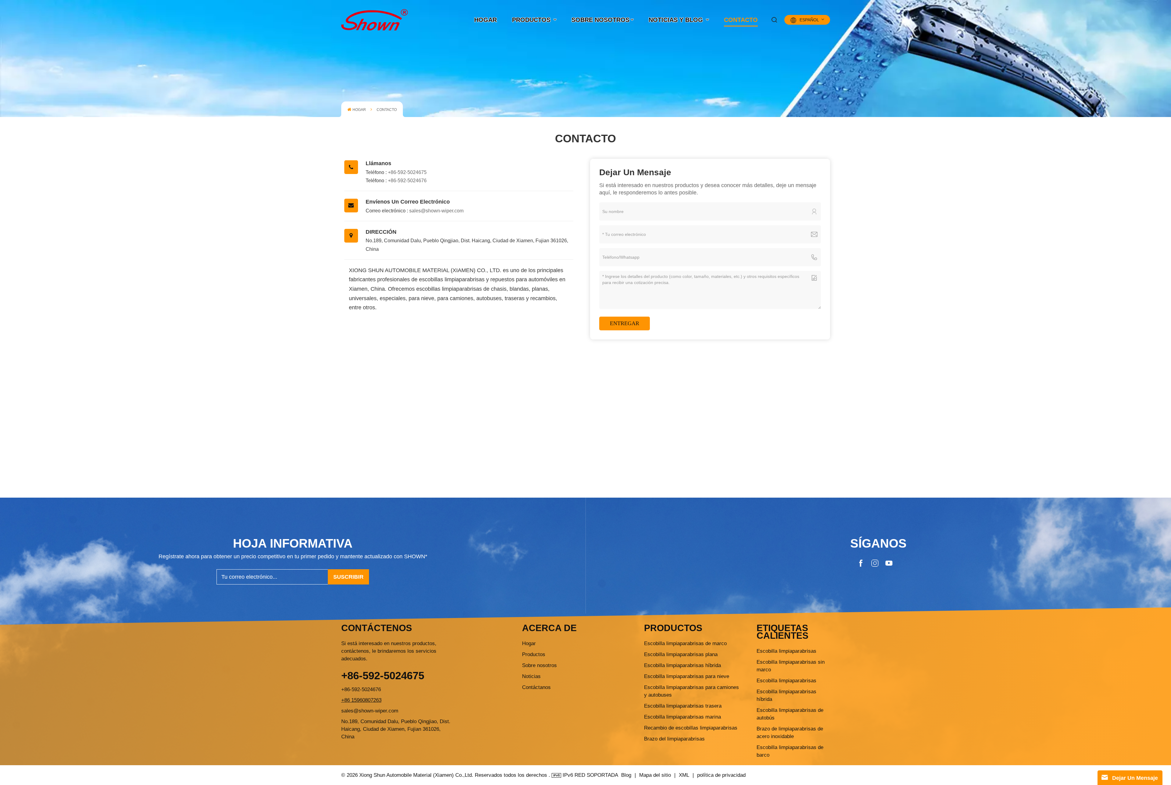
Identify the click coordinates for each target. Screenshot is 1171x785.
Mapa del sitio (655, 775)
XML (684, 775)
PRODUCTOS (532, 19)
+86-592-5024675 (407, 172)
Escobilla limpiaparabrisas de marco (685, 643)
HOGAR (485, 19)
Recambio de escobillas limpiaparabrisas (690, 728)
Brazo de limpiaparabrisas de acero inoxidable (790, 732)
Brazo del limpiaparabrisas (674, 739)
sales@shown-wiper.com (436, 210)
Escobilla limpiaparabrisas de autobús (790, 714)
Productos (533, 654)
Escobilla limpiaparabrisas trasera (683, 706)
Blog (626, 775)
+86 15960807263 (361, 700)
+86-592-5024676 (407, 180)
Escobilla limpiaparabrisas (786, 651)
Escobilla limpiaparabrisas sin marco (791, 666)
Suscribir (348, 577)
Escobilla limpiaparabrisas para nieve (686, 676)
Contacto (741, 19)
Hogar (529, 643)
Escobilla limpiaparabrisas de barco (790, 751)
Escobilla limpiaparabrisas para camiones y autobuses (691, 691)
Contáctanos (536, 687)
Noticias (531, 676)
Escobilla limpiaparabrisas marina (682, 717)
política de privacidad (721, 775)
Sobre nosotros (600, 19)
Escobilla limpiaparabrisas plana (681, 654)
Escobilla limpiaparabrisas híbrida (682, 665)
